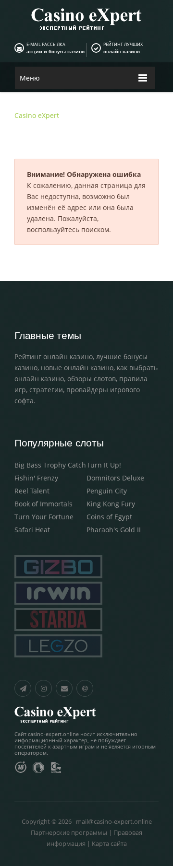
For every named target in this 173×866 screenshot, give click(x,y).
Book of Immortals (43, 503)
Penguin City (106, 490)
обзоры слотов (91, 378)
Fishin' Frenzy (36, 477)
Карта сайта (109, 843)
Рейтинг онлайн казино (53, 356)
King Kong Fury (110, 503)
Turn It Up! (103, 464)
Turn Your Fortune (44, 516)
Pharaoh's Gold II (113, 529)
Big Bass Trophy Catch (50, 464)
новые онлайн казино (77, 367)
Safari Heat (32, 529)
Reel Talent (31, 490)
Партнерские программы (69, 832)
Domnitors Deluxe (115, 477)
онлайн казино (121, 51)
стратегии (46, 389)
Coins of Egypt (109, 516)
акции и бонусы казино (55, 51)
